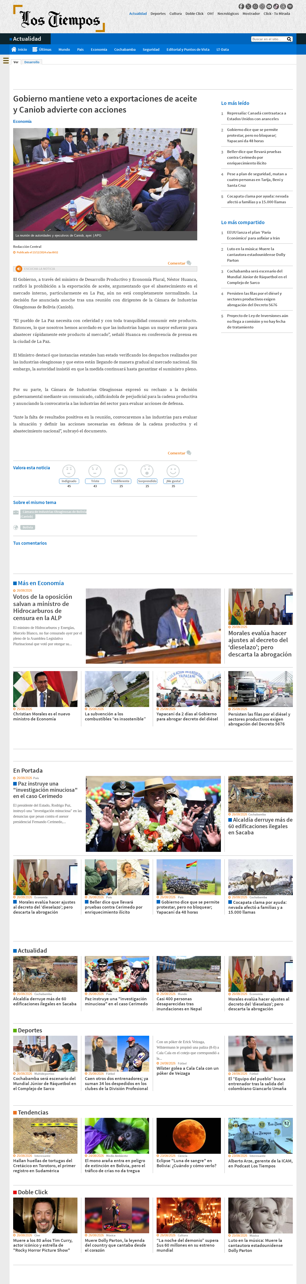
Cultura (175, 13)
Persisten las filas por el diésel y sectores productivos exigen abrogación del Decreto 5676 (254, 299)
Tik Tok (276, 6)
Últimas (45, 49)
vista (13, 778)
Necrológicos (228, 13)
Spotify (290, 6)
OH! (210, 13)
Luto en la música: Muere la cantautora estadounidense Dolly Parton (256, 254)
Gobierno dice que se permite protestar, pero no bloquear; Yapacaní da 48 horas (252, 135)
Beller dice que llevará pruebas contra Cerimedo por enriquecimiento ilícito (254, 157)
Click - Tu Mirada (277, 13)
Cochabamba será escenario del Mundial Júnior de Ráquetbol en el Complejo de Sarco (257, 276)
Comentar (176, 263)
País (80, 49)
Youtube (269, 6)
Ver (17, 62)
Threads (283, 6)
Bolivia (28, 527)
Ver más (15, 590)
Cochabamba (125, 49)
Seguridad (151, 49)
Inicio (22, 49)
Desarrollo (31, 62)
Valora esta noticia (31, 467)
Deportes (158, 13)
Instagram (262, 6)
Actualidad (138, 13)
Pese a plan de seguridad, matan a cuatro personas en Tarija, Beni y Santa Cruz (257, 179)
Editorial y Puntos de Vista (188, 49)
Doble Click (194, 13)
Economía (99, 49)
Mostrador (251, 13)
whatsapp (255, 6)
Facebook (241, 6)
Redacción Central (27, 246)
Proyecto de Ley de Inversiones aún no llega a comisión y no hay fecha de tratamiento (257, 321)
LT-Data (223, 49)
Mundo (64, 49)
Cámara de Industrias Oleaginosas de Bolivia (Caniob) (53, 514)
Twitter (248, 6)
